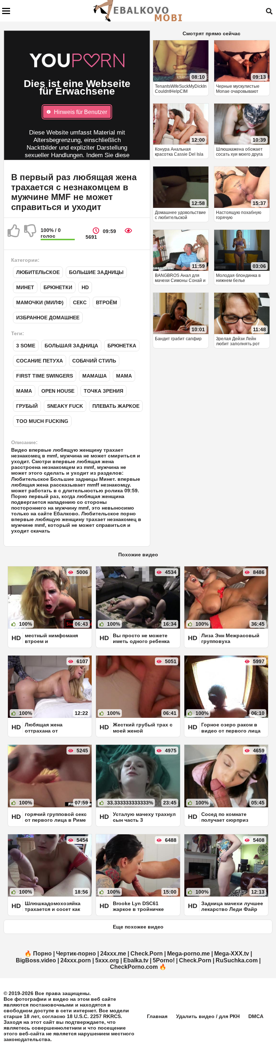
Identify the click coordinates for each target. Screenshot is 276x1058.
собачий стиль (94, 361)
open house (57, 391)
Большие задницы (96, 272)
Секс (80, 302)
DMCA (255, 1016)
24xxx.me (113, 953)
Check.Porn (146, 953)
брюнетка (121, 345)
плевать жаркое (115, 406)
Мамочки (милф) (40, 302)
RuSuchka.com (237, 960)
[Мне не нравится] (30, 234)
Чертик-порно (76, 953)
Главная (157, 1016)
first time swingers (44, 376)
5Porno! (164, 960)
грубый (27, 406)
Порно (42, 953)
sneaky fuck (65, 406)
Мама (124, 376)
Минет (25, 287)
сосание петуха (39, 361)
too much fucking (42, 421)
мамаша (94, 376)
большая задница (71, 345)
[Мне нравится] (14, 234)
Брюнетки (57, 287)
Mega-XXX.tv (231, 953)
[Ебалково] (138, 11)
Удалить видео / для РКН (208, 1016)
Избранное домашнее (47, 317)
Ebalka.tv (135, 960)
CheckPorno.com (134, 967)
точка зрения (103, 391)
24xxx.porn (75, 960)
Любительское (38, 272)
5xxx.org (107, 960)
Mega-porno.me (188, 953)
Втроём (106, 302)
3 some (25, 345)
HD (85, 287)
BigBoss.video (36, 960)
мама (24, 391)
